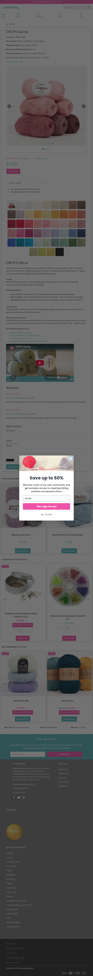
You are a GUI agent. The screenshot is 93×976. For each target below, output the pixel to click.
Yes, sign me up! (47, 506)
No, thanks (46, 514)
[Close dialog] (71, 458)
